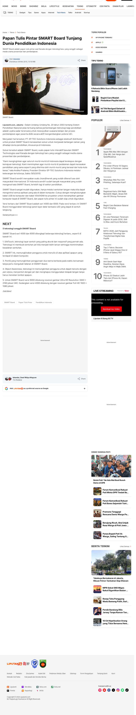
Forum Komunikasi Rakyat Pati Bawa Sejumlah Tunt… (115, 502)
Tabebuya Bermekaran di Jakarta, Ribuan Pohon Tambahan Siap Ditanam (110, 579)
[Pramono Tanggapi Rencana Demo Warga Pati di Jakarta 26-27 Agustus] (97, 513)
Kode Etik (41, 673)
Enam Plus (118, 6)
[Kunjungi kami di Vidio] (99, 690)
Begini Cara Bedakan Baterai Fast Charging (115, 206)
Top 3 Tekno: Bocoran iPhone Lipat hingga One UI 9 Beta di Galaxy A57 (115, 250)
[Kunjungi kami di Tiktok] (127, 690)
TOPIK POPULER (98, 32)
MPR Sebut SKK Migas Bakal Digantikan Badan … (115, 589)
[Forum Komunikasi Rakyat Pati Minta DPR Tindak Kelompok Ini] (97, 491)
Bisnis (23, 6)
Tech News (61, 13)
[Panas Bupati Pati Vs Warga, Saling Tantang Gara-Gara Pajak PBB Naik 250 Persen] (97, 535)
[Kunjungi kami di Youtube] (104, 690)
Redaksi (19, 673)
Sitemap (73, 673)
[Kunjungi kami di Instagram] (118, 690)
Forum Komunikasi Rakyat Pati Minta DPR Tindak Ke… (116, 491)
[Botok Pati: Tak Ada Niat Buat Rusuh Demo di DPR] (111, 466)
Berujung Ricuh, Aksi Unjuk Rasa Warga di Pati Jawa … (116, 524)
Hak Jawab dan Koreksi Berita (35, 677)
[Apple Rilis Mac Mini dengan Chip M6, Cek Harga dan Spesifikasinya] (111, 135)
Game (36, 13)
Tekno (80, 6)
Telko (70, 13)
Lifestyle (54, 6)
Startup (87, 13)
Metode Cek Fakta (13, 677)
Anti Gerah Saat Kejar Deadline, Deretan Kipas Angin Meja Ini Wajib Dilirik (114, 264)
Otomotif (91, 6)
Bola (43, 6)
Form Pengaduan (86, 673)
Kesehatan (68, 6)
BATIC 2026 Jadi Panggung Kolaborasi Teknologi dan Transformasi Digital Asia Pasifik (115, 235)
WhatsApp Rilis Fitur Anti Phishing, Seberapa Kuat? (114, 181)
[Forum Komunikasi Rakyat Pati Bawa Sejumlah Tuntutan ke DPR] (97, 502)
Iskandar (16, 59)
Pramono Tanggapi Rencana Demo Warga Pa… (116, 513)
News (14, 6)
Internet (51, 13)
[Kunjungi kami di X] (113, 690)
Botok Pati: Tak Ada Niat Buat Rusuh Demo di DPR (109, 481)
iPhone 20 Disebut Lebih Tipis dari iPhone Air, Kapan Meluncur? (115, 278)
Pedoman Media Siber (57, 673)
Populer (97, 120)
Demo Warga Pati (100, 452)
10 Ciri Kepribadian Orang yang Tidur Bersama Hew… (115, 622)
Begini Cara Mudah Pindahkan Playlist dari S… (113, 99)
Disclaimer (30, 673)
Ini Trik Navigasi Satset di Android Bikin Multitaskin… (114, 109)
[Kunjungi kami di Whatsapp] (122, 690)
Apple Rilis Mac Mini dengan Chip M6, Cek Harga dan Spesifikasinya (115, 154)
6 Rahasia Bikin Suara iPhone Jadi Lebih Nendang (109, 89)
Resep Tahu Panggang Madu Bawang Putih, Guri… (116, 600)
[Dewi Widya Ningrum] (10, 379)
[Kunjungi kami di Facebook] (108, 690)
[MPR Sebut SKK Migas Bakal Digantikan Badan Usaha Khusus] (97, 589)
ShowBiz (33, 6)
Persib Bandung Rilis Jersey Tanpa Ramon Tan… (115, 611)
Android (78, 13)
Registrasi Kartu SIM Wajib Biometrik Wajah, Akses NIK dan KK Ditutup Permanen (115, 193)
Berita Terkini (100, 546)
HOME (5, 6)
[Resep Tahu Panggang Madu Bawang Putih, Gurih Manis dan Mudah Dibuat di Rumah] (97, 600)
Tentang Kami (102, 673)
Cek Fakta (105, 6)
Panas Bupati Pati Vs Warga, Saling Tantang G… (115, 535)
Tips (29, 13)
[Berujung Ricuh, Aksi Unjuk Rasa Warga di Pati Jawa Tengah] (97, 524)
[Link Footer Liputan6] (18, 663)
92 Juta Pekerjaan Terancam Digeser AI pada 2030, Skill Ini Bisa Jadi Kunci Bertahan (115, 219)
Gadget (22, 13)
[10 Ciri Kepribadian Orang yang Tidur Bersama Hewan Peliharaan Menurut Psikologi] (97, 622)
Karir (113, 673)
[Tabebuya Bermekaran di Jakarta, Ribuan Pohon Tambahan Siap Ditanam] (111, 562)
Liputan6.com (25, 697)
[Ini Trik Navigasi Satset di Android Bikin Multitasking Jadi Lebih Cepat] (95, 110)
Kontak (9, 673)
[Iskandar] (6, 60)
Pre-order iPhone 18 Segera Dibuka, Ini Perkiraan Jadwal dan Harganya (115, 168)
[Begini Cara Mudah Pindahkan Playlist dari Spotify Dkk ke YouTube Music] (95, 99)
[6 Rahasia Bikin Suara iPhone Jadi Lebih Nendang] (111, 74)
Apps (43, 13)
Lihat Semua (124, 120)
